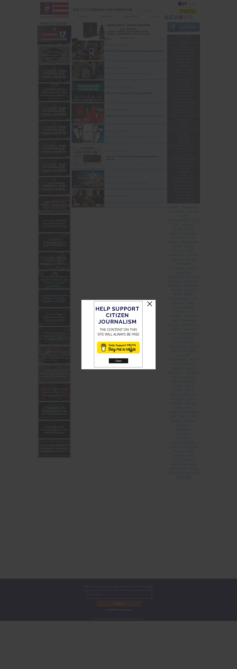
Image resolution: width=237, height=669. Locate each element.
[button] (118, 360)
